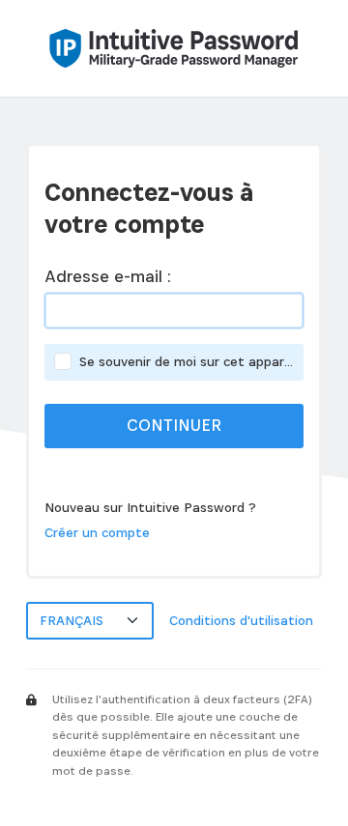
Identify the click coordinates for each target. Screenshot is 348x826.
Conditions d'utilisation (241, 620)
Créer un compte (97, 532)
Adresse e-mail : (107, 276)
